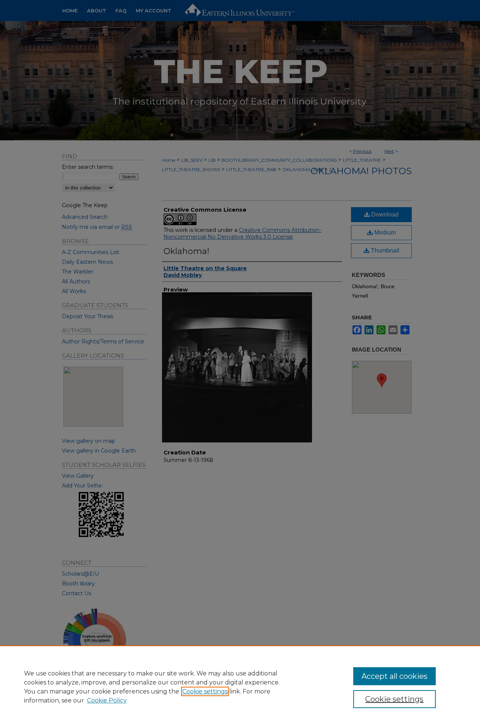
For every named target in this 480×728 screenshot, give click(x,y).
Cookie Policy (107, 700)
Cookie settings (205, 691)
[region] (240, 686)
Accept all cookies (395, 676)
